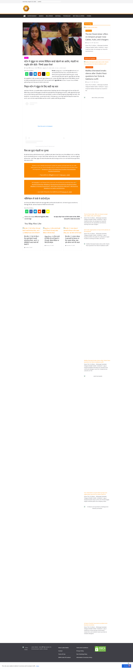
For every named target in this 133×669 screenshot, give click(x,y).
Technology (67, 16)
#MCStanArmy (74, 186)
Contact (60, 651)
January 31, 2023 (67, 192)
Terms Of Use (61, 654)
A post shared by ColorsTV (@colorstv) (45, 146)
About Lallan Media (63, 647)
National (58, 16)
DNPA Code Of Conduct (64, 657)
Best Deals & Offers (78, 16)
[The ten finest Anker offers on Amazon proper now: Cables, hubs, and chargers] (97, 27)
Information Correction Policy (84, 657)
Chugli (26, 68)
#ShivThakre (54, 186)
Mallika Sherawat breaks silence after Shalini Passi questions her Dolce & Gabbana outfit (96, 74)
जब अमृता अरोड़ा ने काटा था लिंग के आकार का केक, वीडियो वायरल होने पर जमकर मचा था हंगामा (67, 218)
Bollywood (49, 16)
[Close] (130, 663)
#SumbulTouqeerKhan (54, 171)
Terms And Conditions (82, 647)
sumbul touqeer (62, 68)
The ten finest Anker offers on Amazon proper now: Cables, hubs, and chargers (96, 37)
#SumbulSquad (55, 184)
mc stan (56, 68)
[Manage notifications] (129, 665)
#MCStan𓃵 (67, 186)
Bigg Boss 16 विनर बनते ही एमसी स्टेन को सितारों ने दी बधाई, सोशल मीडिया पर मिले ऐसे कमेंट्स (52, 239)
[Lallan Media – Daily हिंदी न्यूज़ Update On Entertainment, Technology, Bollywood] (24, 16)
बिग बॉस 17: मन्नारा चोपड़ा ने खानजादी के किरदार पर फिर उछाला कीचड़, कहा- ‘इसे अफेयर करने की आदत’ (72, 239)
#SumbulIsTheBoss (72, 184)
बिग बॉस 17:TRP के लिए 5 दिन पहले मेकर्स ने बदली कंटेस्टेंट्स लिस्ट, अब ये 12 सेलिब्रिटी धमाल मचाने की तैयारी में (31, 240)
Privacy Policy (80, 651)
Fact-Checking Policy (81, 654)
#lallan (40, 68)
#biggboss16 (45, 169)
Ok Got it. (126, 666)
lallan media (51, 68)
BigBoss (41, 16)
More (37, 666)
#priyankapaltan (71, 169)
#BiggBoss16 (47, 184)
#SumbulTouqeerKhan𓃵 (43, 186)
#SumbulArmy (62, 184)
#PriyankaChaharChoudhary (59, 169)
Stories (89, 16)
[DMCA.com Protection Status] (100, 647)
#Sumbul (36, 182)
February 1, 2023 (65, 175)
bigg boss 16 (45, 68)
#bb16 (50, 169)
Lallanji (96, 42)
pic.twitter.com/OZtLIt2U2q (58, 188)
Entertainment (32, 16)
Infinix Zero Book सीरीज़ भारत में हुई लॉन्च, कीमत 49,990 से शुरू (36, 218)
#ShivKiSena (60, 186)
